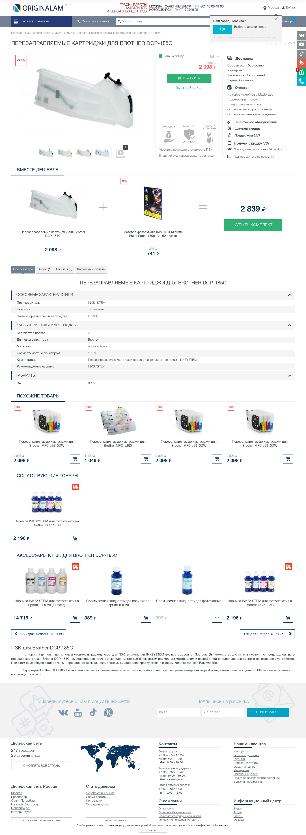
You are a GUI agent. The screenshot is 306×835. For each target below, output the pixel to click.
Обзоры (239, 820)
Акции (238, 812)
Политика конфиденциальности (180, 816)
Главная (16, 33)
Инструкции (241, 770)
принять (153, 830)
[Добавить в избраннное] (217, 56)
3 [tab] (277, 171)
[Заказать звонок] (301, 81)
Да (222, 29)
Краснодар (19, 797)
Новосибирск (20, 808)
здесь (224, 825)
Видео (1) (45, 269)
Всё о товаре (23, 269)
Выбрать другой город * (251, 27)
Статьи (238, 816)
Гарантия (240, 759)
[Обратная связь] (301, 63)
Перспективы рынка (100, 793)
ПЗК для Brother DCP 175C (264, 634)
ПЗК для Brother (75, 33)
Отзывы (64, 269)
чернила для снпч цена (45, 654)
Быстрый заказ (189, 88)
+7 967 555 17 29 (171, 755)
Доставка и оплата (91, 269)
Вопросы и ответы (246, 763)
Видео (238, 808)
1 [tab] (264, 171)
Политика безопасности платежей (257, 778)
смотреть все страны (41, 766)
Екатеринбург (21, 812)
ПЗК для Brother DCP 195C (42, 634)
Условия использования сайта (179, 820)
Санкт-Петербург (23, 800)
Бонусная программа (248, 782)
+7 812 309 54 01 (171, 789)
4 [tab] (284, 171)
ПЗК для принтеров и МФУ (43, 33)
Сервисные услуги (246, 774)
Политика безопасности (175, 812)
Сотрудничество (97, 804)
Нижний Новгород (24, 804)
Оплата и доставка (246, 755)
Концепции (94, 800)
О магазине (166, 808)
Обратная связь (244, 767)
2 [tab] (270, 171)
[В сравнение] (212, 56)
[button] (288, 8)
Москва (273, 7)
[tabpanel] (153, 217)
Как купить (241, 751)
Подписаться (268, 712)
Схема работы (96, 797)
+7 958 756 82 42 (171, 772)
